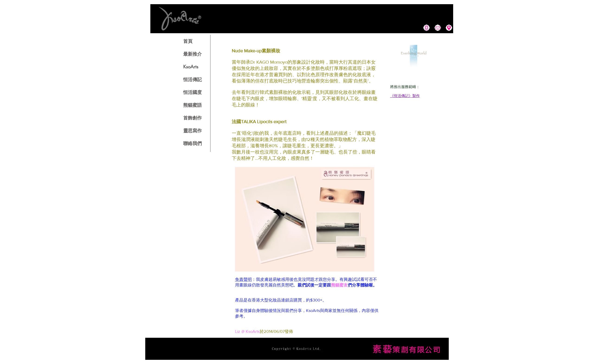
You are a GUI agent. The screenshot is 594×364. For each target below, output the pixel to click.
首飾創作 (192, 118)
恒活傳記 (192, 79)
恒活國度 (192, 92)
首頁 (188, 41)
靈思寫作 (192, 131)
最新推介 (192, 54)
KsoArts (190, 67)
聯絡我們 (192, 143)
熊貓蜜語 (192, 105)
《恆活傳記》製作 (405, 96)
